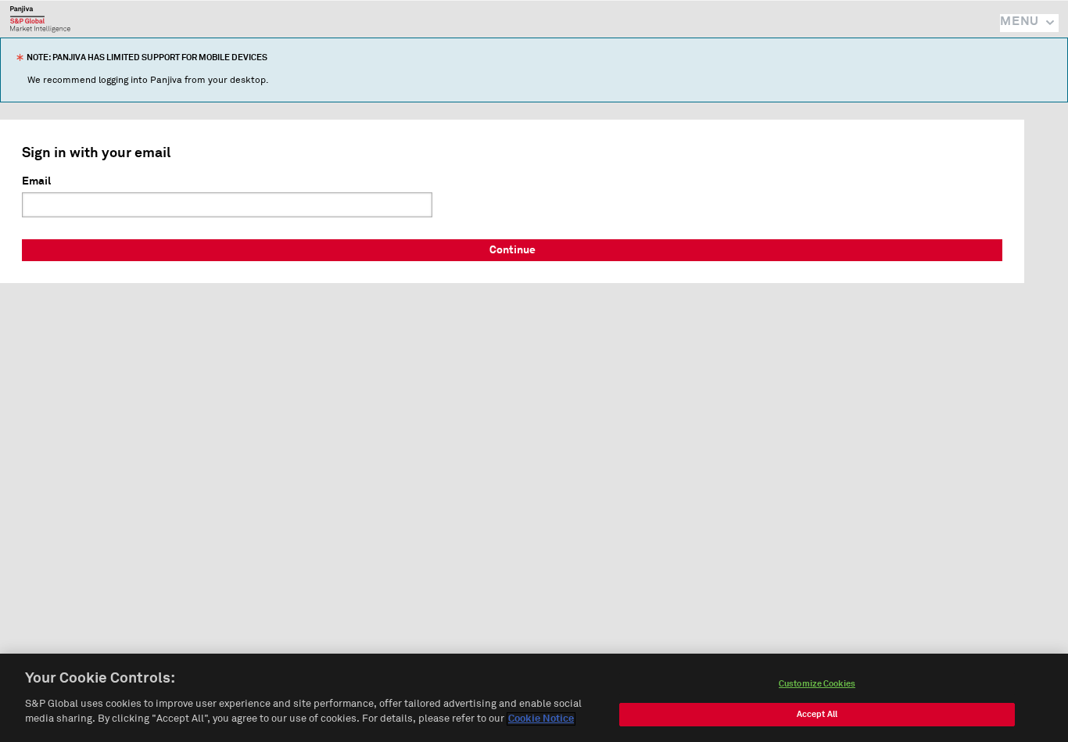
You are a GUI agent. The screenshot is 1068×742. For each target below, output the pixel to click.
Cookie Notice (541, 719)
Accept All (817, 714)
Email (36, 181)
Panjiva (40, 19)
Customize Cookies (817, 683)
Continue (512, 250)
